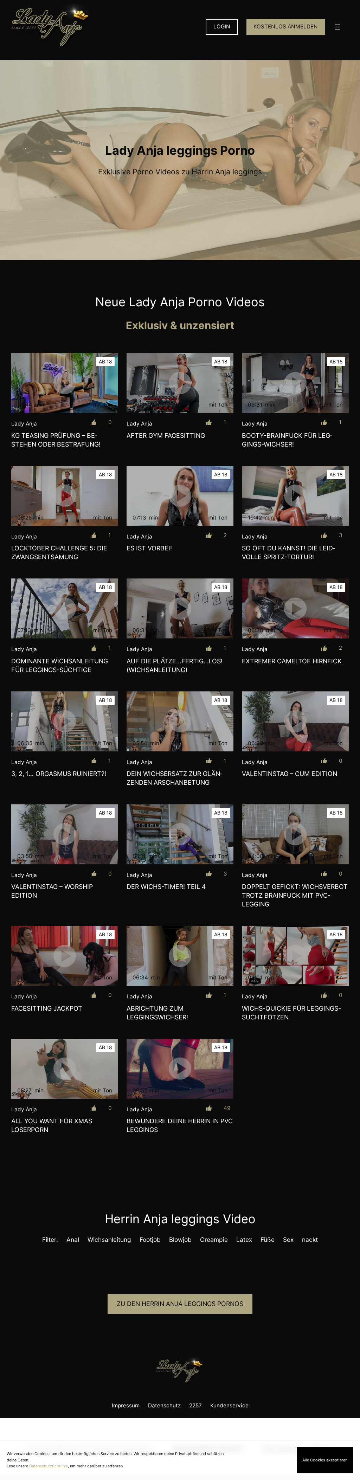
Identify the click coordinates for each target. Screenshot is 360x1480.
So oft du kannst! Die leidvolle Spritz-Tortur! (288, 552)
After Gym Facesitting (166, 435)
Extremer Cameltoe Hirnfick (292, 661)
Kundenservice (229, 1405)
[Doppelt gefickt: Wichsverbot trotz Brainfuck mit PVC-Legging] (295, 834)
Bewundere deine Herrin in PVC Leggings (180, 1125)
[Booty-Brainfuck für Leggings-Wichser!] (295, 383)
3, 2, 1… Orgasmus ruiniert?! (58, 773)
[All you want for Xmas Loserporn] (64, 1069)
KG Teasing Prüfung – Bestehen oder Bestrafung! (56, 440)
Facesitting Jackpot (46, 1008)
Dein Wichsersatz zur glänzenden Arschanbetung (174, 778)
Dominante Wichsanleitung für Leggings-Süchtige (59, 665)
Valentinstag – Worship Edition (52, 891)
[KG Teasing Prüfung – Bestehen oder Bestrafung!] (64, 383)
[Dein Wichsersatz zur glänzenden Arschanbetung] (180, 721)
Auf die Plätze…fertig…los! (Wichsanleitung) (175, 665)
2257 (195, 1405)
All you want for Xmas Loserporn (51, 1125)
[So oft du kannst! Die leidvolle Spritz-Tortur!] (295, 496)
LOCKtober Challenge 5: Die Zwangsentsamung (59, 552)
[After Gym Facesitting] (180, 383)
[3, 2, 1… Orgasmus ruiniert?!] (64, 721)
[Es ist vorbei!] (180, 496)
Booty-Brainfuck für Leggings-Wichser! (287, 440)
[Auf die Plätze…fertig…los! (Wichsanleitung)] (180, 608)
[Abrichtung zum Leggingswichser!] (180, 956)
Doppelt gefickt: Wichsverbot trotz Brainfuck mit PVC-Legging (295, 895)
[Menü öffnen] (337, 27)
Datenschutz (164, 1405)
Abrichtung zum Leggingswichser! (157, 1013)
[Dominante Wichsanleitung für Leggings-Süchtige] (64, 608)
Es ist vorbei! (149, 548)
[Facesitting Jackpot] (64, 956)
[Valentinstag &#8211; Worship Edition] (64, 834)
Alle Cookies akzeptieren (324, 1460)
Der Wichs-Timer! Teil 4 (166, 886)
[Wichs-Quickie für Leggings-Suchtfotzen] (295, 956)
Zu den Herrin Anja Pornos (180, 1303)
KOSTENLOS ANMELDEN (285, 26)
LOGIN (221, 26)
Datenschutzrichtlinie (48, 1466)
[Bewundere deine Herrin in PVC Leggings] (180, 1069)
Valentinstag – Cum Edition (289, 773)
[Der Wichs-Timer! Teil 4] (180, 834)
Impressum (126, 1405)
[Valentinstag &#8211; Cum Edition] (295, 721)
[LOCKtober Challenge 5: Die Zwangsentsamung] (64, 496)
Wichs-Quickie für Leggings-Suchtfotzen (291, 1013)
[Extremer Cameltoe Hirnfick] (295, 608)
